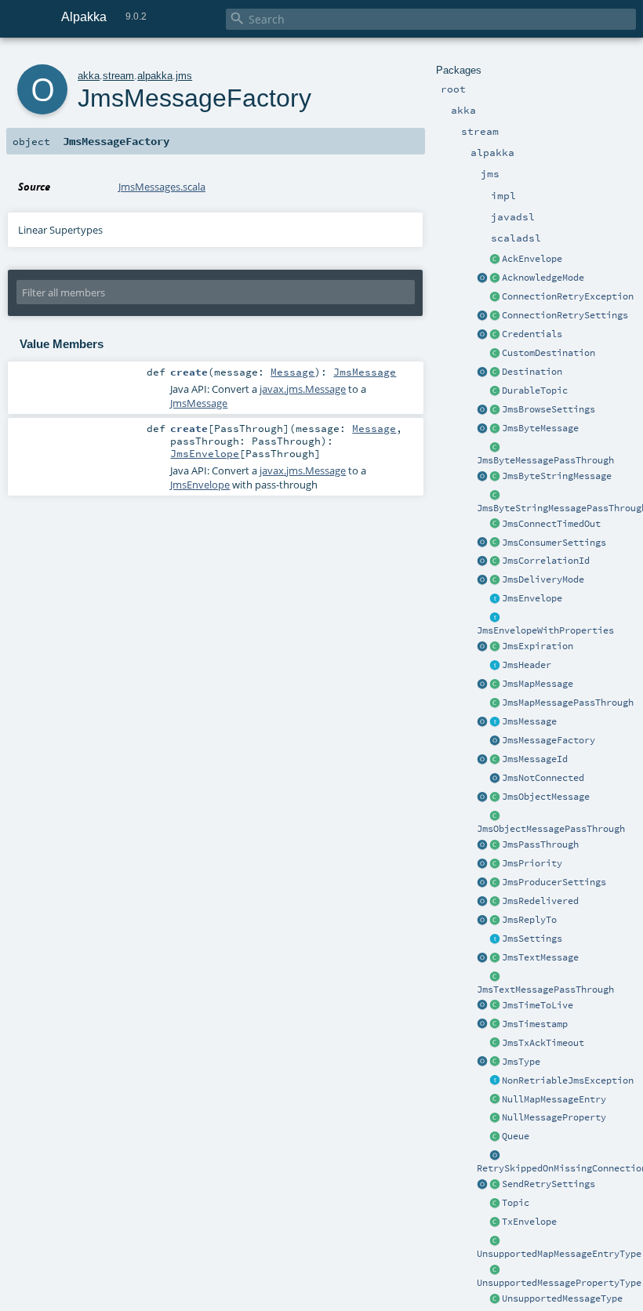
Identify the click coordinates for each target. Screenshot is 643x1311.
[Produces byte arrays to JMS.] (482, 429)
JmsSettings (532, 938)
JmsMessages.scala (161, 187)
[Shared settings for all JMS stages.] (495, 939)
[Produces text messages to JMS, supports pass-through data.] (495, 977)
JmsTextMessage (540, 957)
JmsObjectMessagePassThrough (551, 828)
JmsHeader (526, 664)
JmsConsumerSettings (554, 542)
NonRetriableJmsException (568, 1080)
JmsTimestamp (535, 1024)
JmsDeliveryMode (543, 579)
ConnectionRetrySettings (565, 315)
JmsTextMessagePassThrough (545, 989)
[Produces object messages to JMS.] (482, 797)
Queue (515, 1136)
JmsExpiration (537, 646)
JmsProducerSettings (554, 882)
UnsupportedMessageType (562, 1298)
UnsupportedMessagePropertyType (559, 1282)
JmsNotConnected (543, 777)
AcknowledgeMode (543, 277)
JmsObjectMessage (546, 796)
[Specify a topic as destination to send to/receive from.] (495, 1203)
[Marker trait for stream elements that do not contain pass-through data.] (495, 722)
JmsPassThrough (540, 844)
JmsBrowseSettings (548, 409)
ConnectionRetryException (568, 296)
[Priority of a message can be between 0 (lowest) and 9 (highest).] (495, 864)
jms (184, 76)
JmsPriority (532, 863)
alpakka (155, 76)
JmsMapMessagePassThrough (568, 702)
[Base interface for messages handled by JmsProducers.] (495, 599)
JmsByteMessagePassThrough (545, 460)
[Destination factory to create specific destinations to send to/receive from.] (495, 353)
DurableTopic (535, 390)
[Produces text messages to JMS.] (482, 958)
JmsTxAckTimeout (543, 1042)
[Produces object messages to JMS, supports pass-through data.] (495, 816)
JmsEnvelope (532, 598)
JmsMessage (529, 721)
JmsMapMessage (537, 683)
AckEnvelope (532, 258)
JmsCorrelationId (546, 560)
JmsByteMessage (540, 428)
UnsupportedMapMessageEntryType (559, 1253)
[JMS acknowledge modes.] (495, 278)
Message (292, 371)
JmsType (521, 1061)
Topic (515, 1202)
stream (118, 76)
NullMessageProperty (554, 1117)
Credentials (532, 334)
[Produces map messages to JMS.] (482, 684)
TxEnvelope (529, 1221)
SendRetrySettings (548, 1183)
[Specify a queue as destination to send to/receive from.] (495, 1137)
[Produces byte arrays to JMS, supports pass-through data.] (495, 447)
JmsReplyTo (529, 919)
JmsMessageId (535, 759)
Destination (532, 371)
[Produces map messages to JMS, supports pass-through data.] (495, 703)
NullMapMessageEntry (554, 1099)
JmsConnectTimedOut (551, 523)
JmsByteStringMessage (557, 475)
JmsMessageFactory (548, 740)
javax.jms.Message (303, 389)
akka (89, 76)
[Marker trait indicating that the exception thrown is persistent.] (495, 1081)
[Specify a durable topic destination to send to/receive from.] (495, 391)
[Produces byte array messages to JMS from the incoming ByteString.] (482, 476)
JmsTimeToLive (537, 1005)
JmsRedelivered (540, 900)
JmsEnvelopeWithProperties (545, 630)
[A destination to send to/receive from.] (495, 372)
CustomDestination (548, 352)
